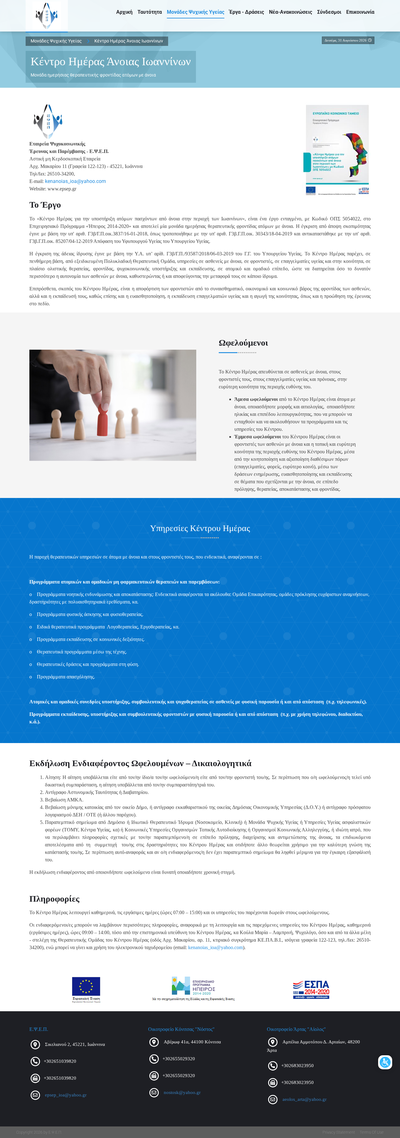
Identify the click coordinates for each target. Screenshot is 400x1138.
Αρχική (124, 12)
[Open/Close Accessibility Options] (385, 1062)
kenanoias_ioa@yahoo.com (75, 181)
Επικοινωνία (360, 12)
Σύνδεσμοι (329, 12)
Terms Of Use (372, 1132)
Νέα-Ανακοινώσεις (290, 12)
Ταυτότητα (150, 12)
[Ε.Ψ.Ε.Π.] (46, 16)
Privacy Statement (338, 1132)
